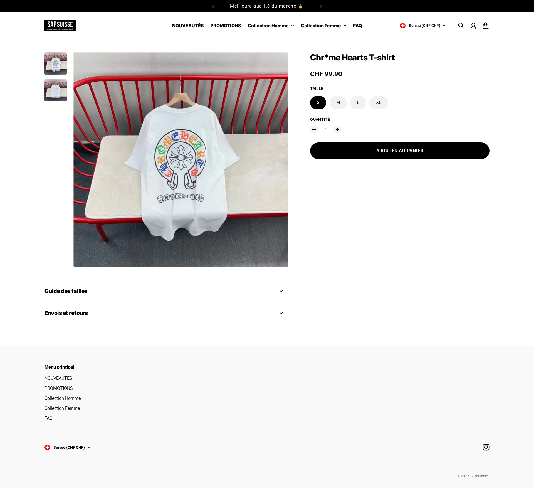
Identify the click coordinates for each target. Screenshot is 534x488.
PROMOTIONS (58, 388)
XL (378, 102)
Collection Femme (62, 408)
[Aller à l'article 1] (55, 63)
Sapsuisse (479, 476)
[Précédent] (213, 6)
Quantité (320, 119)
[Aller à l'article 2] (55, 90)
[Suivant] (321, 6)
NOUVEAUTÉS (58, 378)
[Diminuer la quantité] (314, 130)
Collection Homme (62, 398)
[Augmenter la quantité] (337, 130)
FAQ (48, 418)
